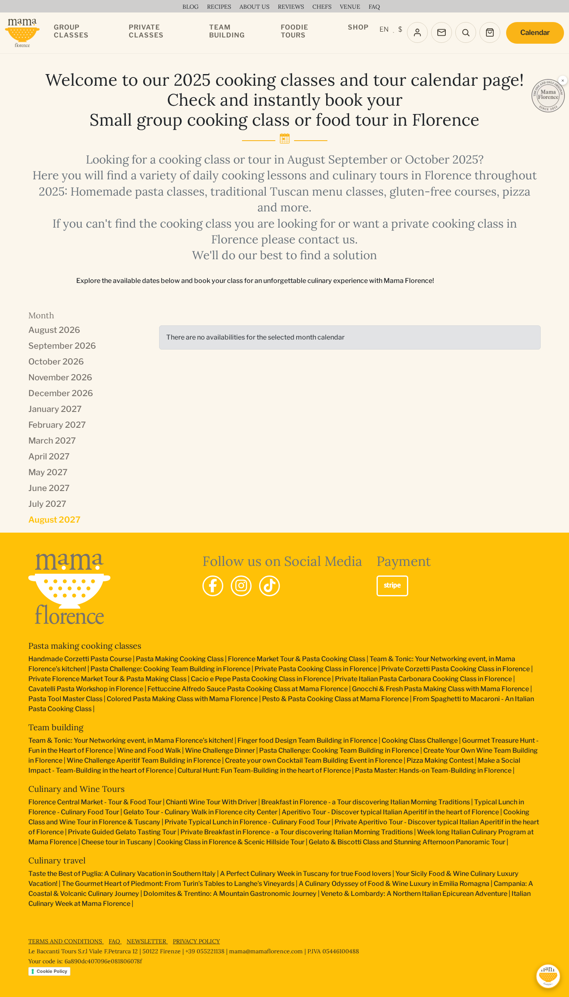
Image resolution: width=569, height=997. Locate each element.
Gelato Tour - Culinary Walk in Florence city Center (200, 812)
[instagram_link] (241, 585)
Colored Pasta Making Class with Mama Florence (182, 699)
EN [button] (384, 29)
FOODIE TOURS (294, 31)
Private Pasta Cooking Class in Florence (316, 669)
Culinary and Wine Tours (76, 789)
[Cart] (489, 32)
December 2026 (60, 393)
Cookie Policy (52, 971)
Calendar (535, 32)
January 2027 (55, 409)
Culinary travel (56, 860)
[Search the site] (465, 32)
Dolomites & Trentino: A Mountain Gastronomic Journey (230, 894)
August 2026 (54, 330)
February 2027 (57, 425)
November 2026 (60, 377)
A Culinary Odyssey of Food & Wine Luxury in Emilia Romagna (394, 884)
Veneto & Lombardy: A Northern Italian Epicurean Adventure (414, 894)
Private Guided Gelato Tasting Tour (122, 832)
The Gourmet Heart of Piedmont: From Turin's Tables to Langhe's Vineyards (178, 884)
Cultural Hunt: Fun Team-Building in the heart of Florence (264, 770)
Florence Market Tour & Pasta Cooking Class (296, 659)
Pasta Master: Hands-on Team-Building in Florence (433, 770)
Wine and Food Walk (149, 750)
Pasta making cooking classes (84, 645)
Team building (55, 727)
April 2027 (49, 456)
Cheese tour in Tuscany (116, 842)
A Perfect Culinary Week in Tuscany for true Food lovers (305, 874)
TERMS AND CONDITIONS (66, 941)
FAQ (115, 941)
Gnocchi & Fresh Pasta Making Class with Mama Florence (440, 689)
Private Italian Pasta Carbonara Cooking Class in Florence (423, 679)
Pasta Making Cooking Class (180, 659)
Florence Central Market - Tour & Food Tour (95, 802)
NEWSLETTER (147, 941)
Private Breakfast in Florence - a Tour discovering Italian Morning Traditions (296, 832)
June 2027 (49, 488)
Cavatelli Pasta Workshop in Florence (85, 689)
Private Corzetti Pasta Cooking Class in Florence (455, 669)
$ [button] (400, 29)
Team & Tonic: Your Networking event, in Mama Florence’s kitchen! (130, 740)
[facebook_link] (212, 585)
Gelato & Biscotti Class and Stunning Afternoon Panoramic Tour (407, 842)
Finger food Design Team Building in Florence (307, 740)
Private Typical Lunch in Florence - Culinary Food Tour (247, 822)
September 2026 (62, 346)
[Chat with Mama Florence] (548, 976)
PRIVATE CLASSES (146, 31)
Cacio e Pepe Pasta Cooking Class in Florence (261, 679)
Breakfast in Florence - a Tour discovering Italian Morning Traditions (365, 802)
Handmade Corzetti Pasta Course (80, 659)
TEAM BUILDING (227, 31)
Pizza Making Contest (440, 760)
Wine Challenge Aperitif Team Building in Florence (144, 760)
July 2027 (47, 504)
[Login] (417, 32)
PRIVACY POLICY (196, 941)
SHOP (358, 27)
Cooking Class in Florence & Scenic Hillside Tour (230, 842)
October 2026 (56, 362)
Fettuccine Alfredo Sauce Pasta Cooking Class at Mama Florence (247, 689)
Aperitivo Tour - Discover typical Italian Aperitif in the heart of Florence (390, 812)
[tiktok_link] (269, 585)
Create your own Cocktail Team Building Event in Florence (313, 760)
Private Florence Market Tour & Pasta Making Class (107, 679)
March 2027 (52, 441)
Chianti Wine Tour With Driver (211, 802)
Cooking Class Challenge (420, 740)
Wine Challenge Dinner (220, 750)
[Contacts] (441, 32)
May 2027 (47, 472)
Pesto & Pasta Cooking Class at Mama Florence (335, 699)
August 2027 (54, 520)
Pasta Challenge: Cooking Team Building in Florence (170, 669)
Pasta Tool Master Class (65, 699)
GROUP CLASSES (71, 31)
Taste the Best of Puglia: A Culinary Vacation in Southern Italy (122, 874)
